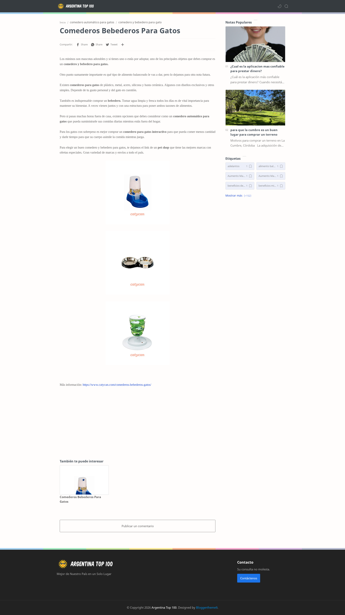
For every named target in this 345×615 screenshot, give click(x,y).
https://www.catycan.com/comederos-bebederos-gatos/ (117, 384)
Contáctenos (248, 578)
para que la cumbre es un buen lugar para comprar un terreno (254, 132)
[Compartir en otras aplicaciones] (122, 44)
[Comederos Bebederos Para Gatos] (84, 480)
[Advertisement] (137, 423)
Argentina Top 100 (164, 607)
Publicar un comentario (138, 526)
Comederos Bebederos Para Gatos (80, 499)
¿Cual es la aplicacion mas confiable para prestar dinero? (257, 68)
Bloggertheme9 (206, 607)
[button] (280, 6)
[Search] (286, 6)
